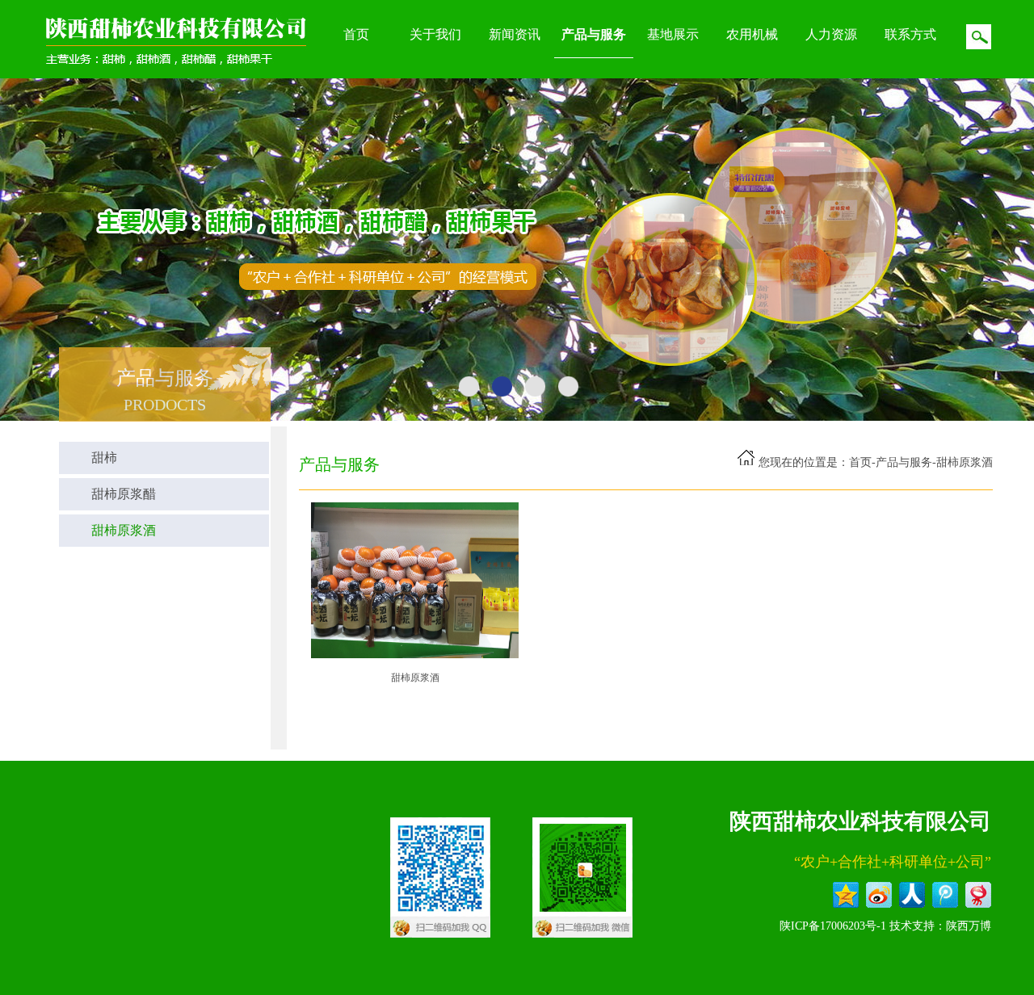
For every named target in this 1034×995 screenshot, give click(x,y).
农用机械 (752, 34)
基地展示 (673, 34)
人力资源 (831, 34)
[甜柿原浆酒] (415, 655)
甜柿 (104, 457)
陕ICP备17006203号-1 (833, 926)
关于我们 (435, 34)
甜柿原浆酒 (123, 530)
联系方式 (910, 34)
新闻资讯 (514, 34)
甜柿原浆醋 (123, 494)
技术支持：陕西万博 (940, 926)
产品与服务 (593, 34)
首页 (356, 34)
